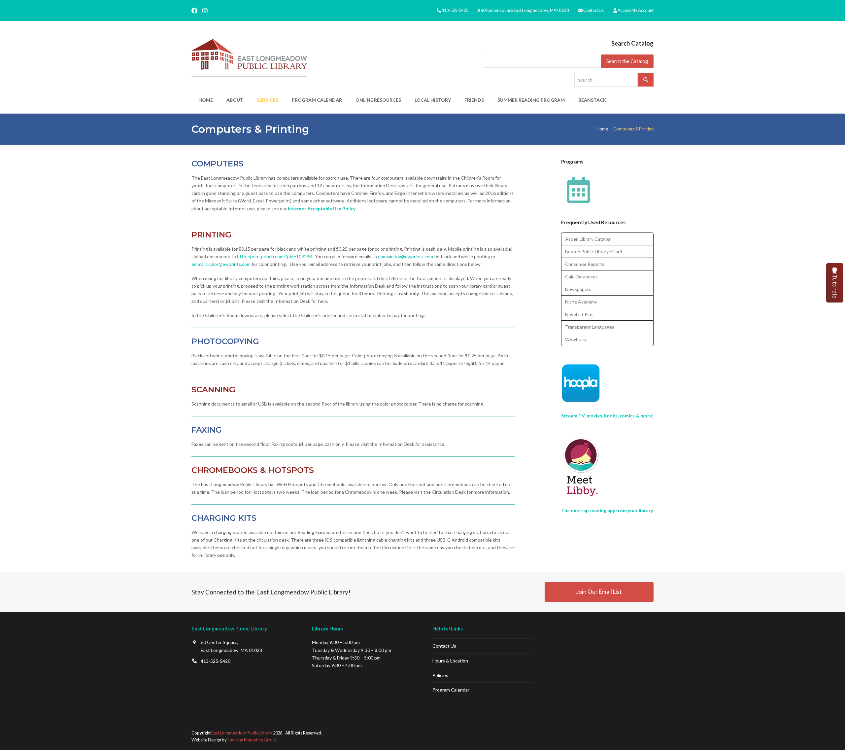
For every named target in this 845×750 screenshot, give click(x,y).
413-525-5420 (455, 10)
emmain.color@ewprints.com (221, 264)
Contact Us (593, 10)
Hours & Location (450, 660)
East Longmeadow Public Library (241, 732)
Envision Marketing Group (251, 739)
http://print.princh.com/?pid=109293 (274, 256)
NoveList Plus (579, 314)
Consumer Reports (584, 264)
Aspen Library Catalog (588, 239)
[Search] (646, 80)
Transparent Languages (589, 327)
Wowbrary (576, 339)
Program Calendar (450, 690)
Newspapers (578, 289)
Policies (440, 675)
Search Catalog (632, 43)
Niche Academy (581, 301)
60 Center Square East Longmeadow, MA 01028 (525, 10)
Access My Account (636, 10)
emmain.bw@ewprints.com (406, 256)
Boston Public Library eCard (593, 251)
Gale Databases (581, 276)
